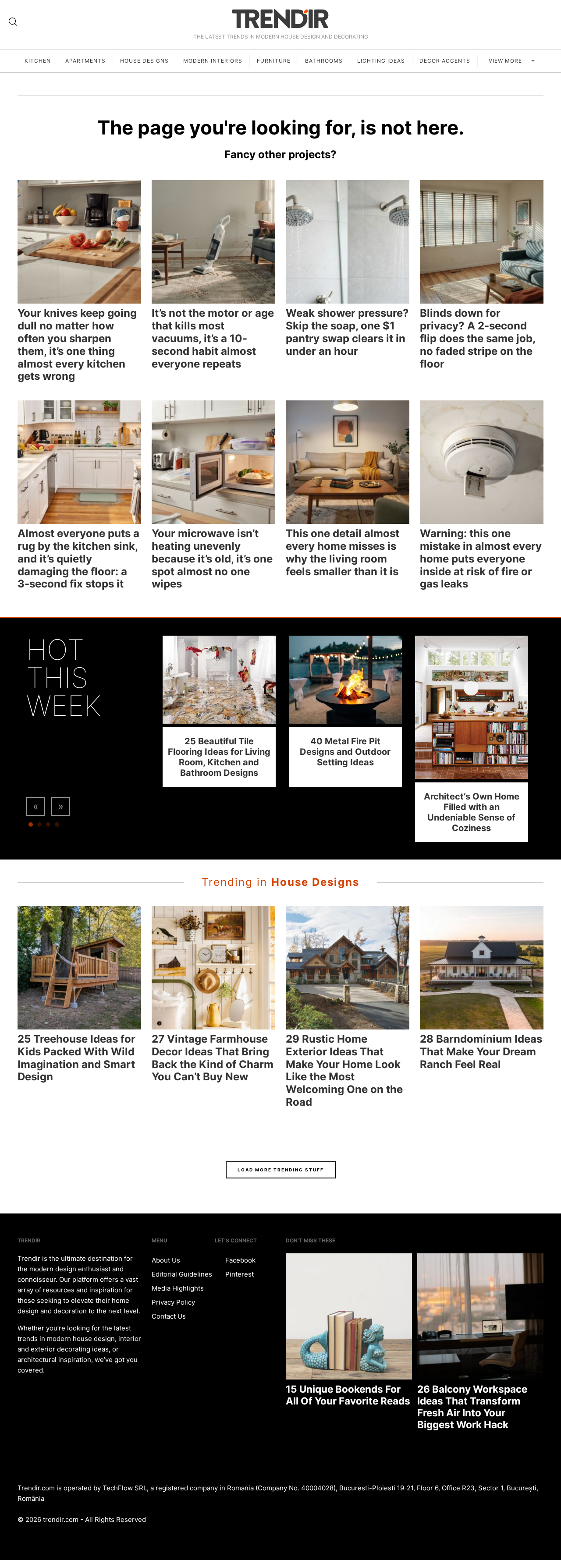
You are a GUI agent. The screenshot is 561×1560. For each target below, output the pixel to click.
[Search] (13, 22)
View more (506, 60)
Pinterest (239, 1274)
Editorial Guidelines (182, 1274)
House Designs (144, 60)
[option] (219, 711)
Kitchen (38, 60)
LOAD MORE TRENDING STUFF (281, 1169)
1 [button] (30, 826)
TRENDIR (280, 18)
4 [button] (57, 826)
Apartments (85, 60)
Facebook (240, 1260)
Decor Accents (444, 60)
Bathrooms (324, 60)
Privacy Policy (173, 1302)
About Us (166, 1260)
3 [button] (48, 826)
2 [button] (39, 826)
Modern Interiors (212, 60)
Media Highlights (178, 1288)
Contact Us (169, 1316)
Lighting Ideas (381, 60)
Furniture (274, 60)
